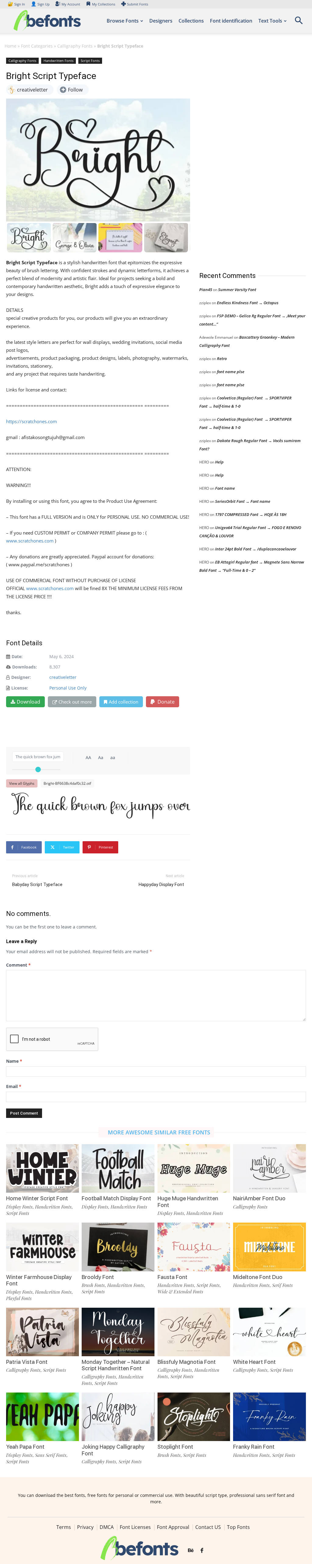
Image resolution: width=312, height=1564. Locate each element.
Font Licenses (135, 1527)
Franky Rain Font (254, 1446)
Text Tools (270, 20)
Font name (225, 488)
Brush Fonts (93, 1285)
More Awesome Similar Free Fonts (159, 1132)
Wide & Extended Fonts (180, 1291)
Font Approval (173, 1527)
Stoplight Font (175, 1446)
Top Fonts (238, 1527)
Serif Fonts (282, 1285)
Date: (17, 656)
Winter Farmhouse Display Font (39, 1280)
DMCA (107, 1527)
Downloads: (24, 667)
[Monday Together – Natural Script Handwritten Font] (118, 1332)
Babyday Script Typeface (37, 884)
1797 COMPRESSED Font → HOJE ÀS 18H (250, 514)
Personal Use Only (68, 688)
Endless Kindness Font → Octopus (247, 302)
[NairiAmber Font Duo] (269, 1168)
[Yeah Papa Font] (42, 1417)
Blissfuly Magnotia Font (187, 1362)
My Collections (103, 4)
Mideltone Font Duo (257, 1277)
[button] (298, 22)
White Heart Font (254, 1362)
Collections (191, 20)
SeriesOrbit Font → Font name (242, 501)
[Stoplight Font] (194, 1417)
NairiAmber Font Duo (259, 1198)
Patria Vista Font (27, 1362)
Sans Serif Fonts (50, 1455)
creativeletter (62, 677)
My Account (71, 4)
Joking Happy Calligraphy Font (113, 1450)
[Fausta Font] (194, 1247)
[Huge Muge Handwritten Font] (194, 1168)
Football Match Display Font (116, 1198)
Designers (160, 20)
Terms (63, 1527)
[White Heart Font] (269, 1332)
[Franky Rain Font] (269, 1417)
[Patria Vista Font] (42, 1332)
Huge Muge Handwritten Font (188, 1201)
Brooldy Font (98, 1277)
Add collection (123, 702)
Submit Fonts (137, 4)
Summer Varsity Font (237, 289)
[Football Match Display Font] (118, 1168)
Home (10, 46)
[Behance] (190, 1551)
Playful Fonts (19, 1298)
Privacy (85, 1527)
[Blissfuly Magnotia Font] (194, 1332)
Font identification (231, 20)
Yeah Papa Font (25, 1446)
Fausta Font (172, 1277)
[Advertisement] (245, 158)
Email (13, 1086)
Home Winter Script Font (37, 1198)
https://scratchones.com (31, 421)
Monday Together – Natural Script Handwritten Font (116, 1365)
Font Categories (37, 46)
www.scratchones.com (30, 541)
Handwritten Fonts (58, 60)
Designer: (21, 677)
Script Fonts (90, 60)
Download (28, 701)
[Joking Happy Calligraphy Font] (118, 1417)
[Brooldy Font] (118, 1247)
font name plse (230, 371)
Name (14, 1061)
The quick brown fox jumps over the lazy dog (101, 806)
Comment (18, 965)
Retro (222, 358)
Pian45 (205, 289)
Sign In (17, 4)
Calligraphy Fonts (75, 46)
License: (19, 688)
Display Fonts (19, 1207)
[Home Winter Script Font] (42, 1168)
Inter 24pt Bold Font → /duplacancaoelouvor (255, 549)
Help (219, 462)
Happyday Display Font (161, 884)
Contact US (208, 1527)
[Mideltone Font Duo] (269, 1247)
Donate (165, 701)
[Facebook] (201, 1551)
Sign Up (40, 4)
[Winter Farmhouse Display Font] (42, 1247)
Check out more (75, 702)
